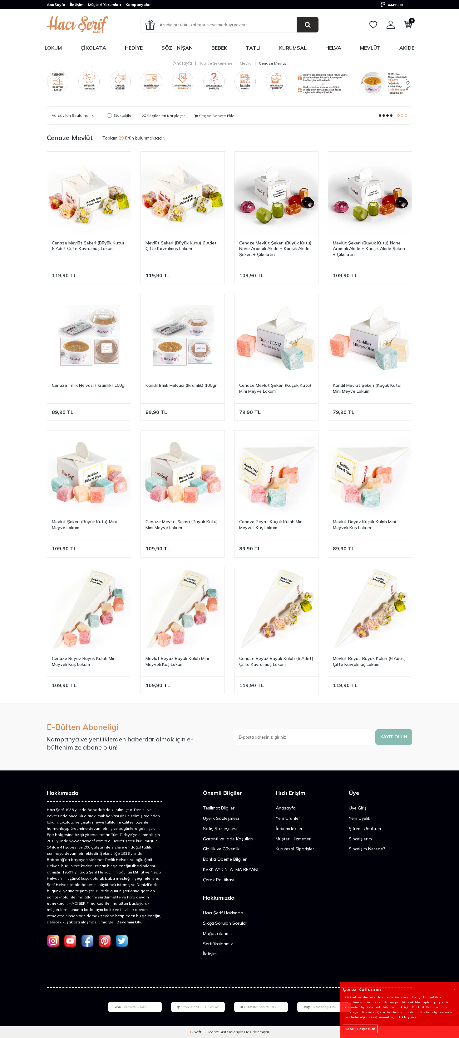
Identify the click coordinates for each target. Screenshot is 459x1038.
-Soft (196, 1032)
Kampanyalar (138, 4)
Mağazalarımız (218, 933)
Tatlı (253, 48)
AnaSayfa (56, 4)
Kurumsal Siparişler (295, 849)
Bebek (219, 48)
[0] (408, 25)
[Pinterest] (104, 941)
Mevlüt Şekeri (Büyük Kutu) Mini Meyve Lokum (84, 524)
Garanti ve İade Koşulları (228, 839)
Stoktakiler (123, 115)
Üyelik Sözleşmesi (221, 818)
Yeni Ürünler (288, 818)
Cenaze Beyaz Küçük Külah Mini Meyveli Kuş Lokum (271, 524)
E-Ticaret (211, 1032)
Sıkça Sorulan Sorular (225, 923)
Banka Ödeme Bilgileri (225, 859)
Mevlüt (370, 48)
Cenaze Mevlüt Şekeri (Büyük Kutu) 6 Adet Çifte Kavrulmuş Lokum (88, 246)
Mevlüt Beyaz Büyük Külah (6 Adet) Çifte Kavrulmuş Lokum (369, 661)
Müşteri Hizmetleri (294, 839)
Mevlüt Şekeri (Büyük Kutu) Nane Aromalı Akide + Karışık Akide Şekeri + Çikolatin (369, 249)
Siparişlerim (360, 839)
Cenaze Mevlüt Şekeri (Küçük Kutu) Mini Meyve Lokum (275, 388)
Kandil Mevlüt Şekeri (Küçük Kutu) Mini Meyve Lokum (367, 388)
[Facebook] (87, 941)
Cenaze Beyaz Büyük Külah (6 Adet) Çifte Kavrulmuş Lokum (276, 661)
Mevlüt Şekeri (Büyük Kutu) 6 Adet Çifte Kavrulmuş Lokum (181, 246)
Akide (406, 48)
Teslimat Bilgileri (219, 808)
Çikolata (93, 48)
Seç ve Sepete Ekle (216, 115)
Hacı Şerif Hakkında (223, 913)
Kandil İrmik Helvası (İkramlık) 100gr (181, 385)
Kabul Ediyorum (360, 1029)
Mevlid (246, 63)
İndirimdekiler (289, 828)
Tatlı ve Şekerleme (216, 63)
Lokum (53, 48)
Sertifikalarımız (218, 944)
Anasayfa (182, 63)
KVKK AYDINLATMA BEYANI (230, 869)
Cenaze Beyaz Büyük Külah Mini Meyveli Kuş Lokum (84, 661)
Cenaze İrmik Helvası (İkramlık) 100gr (89, 385)
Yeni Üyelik (359, 818)
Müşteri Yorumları (104, 4)
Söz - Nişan (177, 48)
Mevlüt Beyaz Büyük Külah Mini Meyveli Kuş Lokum (177, 661)
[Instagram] (53, 941)
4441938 (395, 4)
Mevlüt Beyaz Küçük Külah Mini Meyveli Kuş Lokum (364, 524)
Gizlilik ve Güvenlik (221, 849)
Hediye (134, 48)
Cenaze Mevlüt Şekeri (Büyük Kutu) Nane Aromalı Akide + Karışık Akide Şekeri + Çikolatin (275, 249)
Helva (333, 48)
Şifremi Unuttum (365, 828)
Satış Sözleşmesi (220, 828)
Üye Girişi (358, 808)
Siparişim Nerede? (367, 849)
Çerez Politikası (218, 880)
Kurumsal (293, 48)
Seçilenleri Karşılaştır (165, 115)
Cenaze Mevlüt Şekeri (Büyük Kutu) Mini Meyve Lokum (182, 524)
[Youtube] (70, 941)
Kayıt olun (393, 737)
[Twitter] (122, 941)
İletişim (76, 4)
